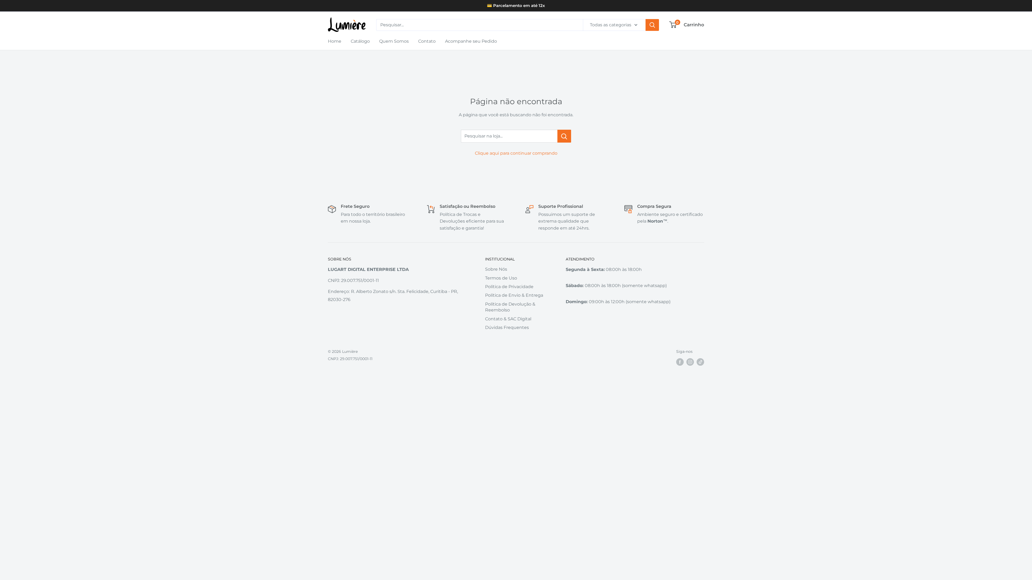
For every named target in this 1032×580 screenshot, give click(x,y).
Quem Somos (394, 41)
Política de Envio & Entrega (514, 295)
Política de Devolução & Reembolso (510, 307)
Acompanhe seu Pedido (471, 41)
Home (334, 41)
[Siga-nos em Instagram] (690, 362)
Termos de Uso (501, 278)
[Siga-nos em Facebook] (680, 362)
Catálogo (360, 41)
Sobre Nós (496, 269)
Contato (427, 41)
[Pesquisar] (652, 25)
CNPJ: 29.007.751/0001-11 (350, 358)
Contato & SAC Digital (508, 318)
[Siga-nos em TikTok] (700, 362)
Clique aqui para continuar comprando (516, 153)
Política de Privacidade (509, 286)
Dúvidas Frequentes (507, 327)
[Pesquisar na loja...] (564, 136)
